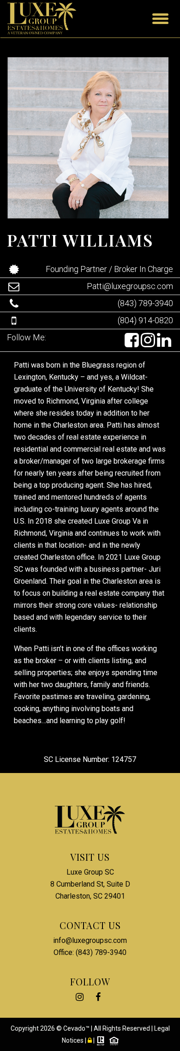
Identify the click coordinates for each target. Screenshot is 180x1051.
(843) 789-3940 (145, 303)
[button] (133, 340)
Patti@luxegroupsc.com (130, 286)
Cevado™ (77, 1028)
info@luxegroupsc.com (90, 940)
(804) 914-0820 (145, 320)
